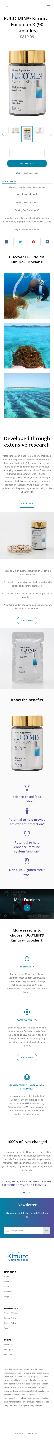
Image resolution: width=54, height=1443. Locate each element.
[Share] (7, 242)
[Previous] (4, 134)
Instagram (8, 1350)
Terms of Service (11, 1313)
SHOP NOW (27, 504)
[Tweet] (20, 242)
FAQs (6, 1297)
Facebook (8, 1345)
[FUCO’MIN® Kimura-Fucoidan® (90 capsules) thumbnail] (27, 134)
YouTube (8, 1355)
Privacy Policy (10, 1323)
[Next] (50, 134)
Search (7, 1328)
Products (8, 1282)
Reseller (7, 1292)
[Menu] (48, 5)
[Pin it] (34, 242)
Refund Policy (10, 1318)
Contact (7, 1287)
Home (6, 1277)
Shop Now (27, 1057)
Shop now (27, 620)
